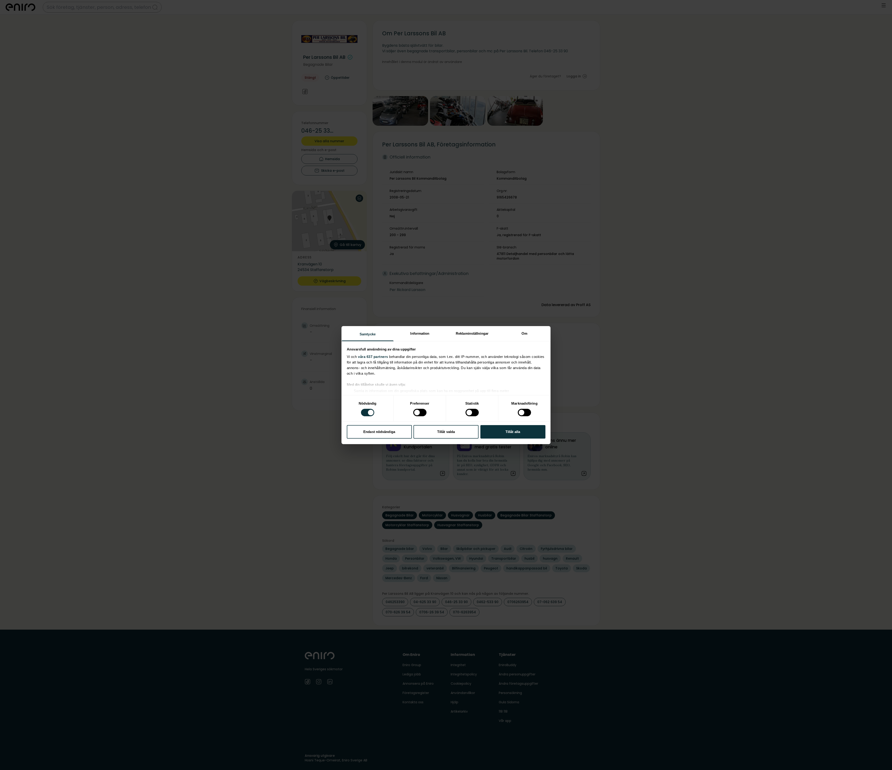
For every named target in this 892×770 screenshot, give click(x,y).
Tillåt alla (512, 432)
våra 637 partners (373, 356)
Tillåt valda (446, 432)
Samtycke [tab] (368, 334)
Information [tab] (419, 333)
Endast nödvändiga (379, 432)
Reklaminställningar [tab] (472, 333)
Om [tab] (524, 333)
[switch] (419, 412)
